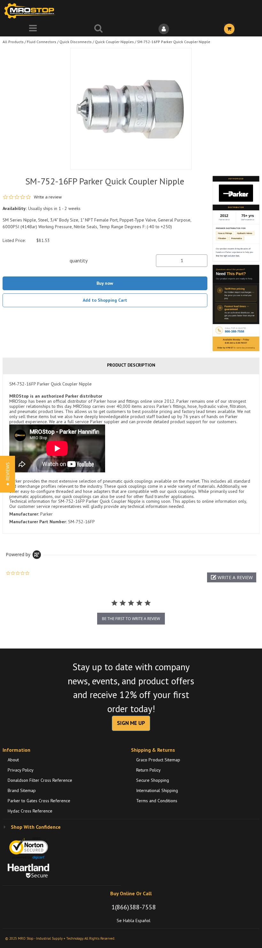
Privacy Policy (21, 770)
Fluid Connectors (41, 41)
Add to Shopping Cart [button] (105, 300)
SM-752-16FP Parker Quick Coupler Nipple (173, 41)
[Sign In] (163, 28)
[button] (231, 577)
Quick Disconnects (75, 41)
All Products (13, 41)
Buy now (104, 283)
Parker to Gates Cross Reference (39, 801)
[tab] (131, 454)
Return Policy (148, 770)
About (13, 760)
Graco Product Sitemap (158, 760)
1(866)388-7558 (134, 907)
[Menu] (33, 28)
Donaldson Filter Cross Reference (40, 780)
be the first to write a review (131, 618)
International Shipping (157, 790)
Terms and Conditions (156, 801)
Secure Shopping (152, 780)
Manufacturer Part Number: (38, 522)
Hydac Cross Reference (30, 811)
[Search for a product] (98, 28)
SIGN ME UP (131, 723)
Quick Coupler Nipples (114, 41)
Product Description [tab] (131, 365)
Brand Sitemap (22, 790)
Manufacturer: (24, 514)
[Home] (31, 10)
